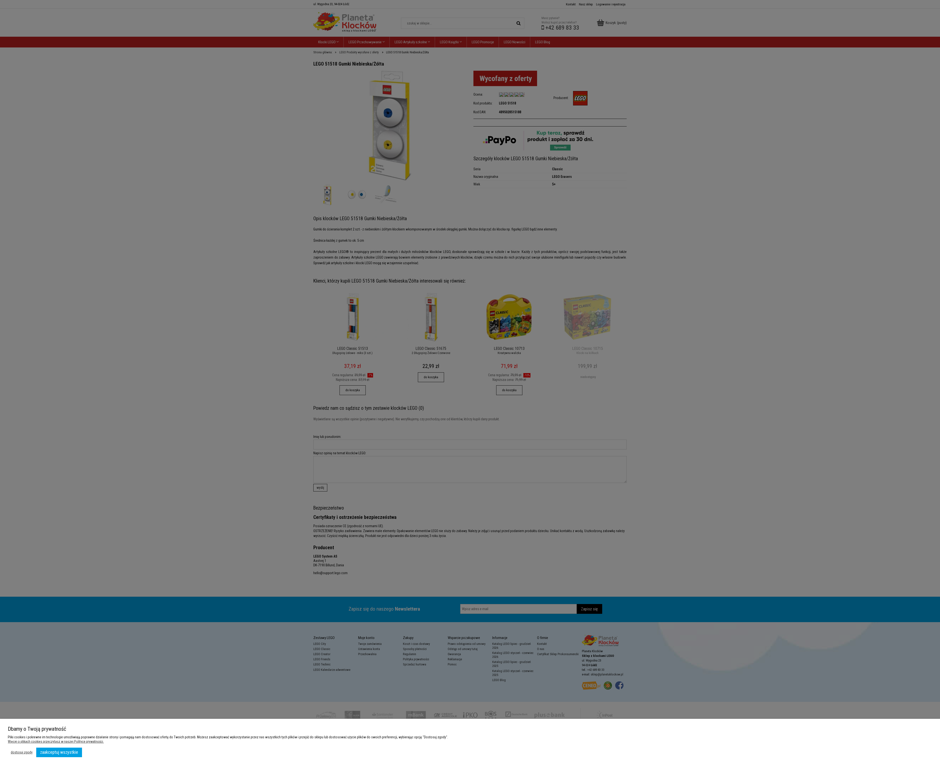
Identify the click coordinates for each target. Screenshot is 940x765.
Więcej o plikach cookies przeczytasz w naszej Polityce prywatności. (56, 741)
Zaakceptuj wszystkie (59, 752)
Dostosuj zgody (22, 752)
